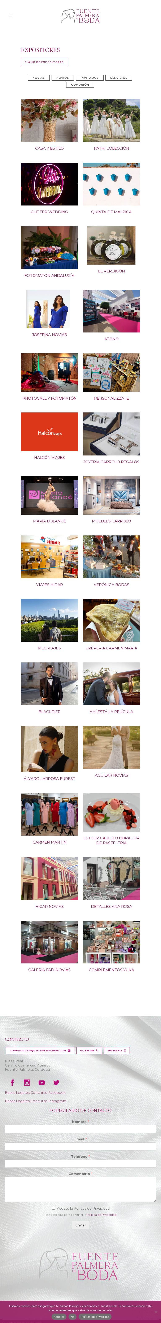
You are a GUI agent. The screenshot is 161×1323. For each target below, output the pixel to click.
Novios (62, 77)
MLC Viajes (49, 648)
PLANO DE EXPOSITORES (44, 62)
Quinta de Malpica (111, 212)
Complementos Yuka (111, 970)
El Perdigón (111, 271)
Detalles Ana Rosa (111, 906)
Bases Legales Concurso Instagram (35, 1101)
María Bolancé (49, 521)
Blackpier (50, 711)
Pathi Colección (111, 148)
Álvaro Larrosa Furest (49, 778)
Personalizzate (111, 398)
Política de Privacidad (101, 1214)
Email (80, 1139)
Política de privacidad (95, 1316)
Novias (38, 77)
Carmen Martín (49, 842)
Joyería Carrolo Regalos (111, 462)
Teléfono (80, 1157)
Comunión (80, 84)
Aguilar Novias (111, 775)
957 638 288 (87, 1050)
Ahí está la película (111, 711)
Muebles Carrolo (111, 521)
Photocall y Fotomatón (49, 398)
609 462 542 (115, 1050)
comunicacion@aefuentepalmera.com (38, 1050)
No (73, 1316)
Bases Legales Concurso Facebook (35, 1093)
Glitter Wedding (49, 212)
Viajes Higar (49, 584)
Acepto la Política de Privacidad (83, 1208)
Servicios (118, 77)
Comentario (80, 1174)
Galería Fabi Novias (49, 970)
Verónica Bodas (111, 584)
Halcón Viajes (49, 457)
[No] (156, 1312)
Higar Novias (49, 906)
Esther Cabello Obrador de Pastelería (111, 840)
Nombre (80, 1122)
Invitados (89, 77)
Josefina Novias (49, 334)
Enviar (80, 1225)
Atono (111, 339)
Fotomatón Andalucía (49, 275)
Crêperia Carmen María (111, 648)
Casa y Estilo (49, 148)
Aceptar (59, 1316)
